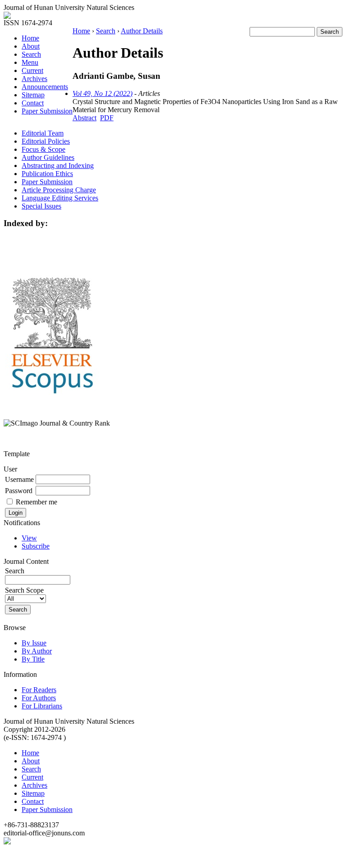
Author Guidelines (48, 157)
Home (30, 38)
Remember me (36, 502)
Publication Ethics (47, 173)
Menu (30, 62)
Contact (33, 103)
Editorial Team (43, 133)
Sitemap (33, 95)
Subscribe (36, 546)
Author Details (142, 31)
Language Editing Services (60, 198)
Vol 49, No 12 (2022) (102, 93)
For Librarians (42, 706)
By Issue (34, 643)
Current (32, 70)
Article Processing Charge (59, 190)
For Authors (39, 698)
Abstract (84, 118)
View (29, 538)
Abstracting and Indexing (58, 165)
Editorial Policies (46, 141)
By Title (33, 659)
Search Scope (24, 590)
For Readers (39, 690)
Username (19, 479)
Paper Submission (47, 111)
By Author (37, 651)
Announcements (45, 87)
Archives (34, 78)
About (31, 46)
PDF (107, 118)
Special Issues (41, 206)
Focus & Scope (43, 149)
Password (18, 490)
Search (31, 54)
